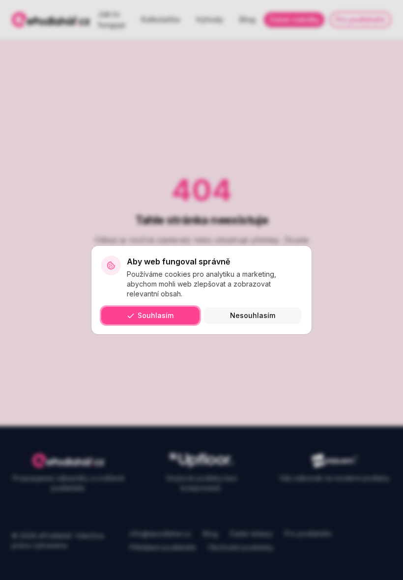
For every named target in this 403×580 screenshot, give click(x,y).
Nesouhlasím (252, 315)
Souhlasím (155, 315)
